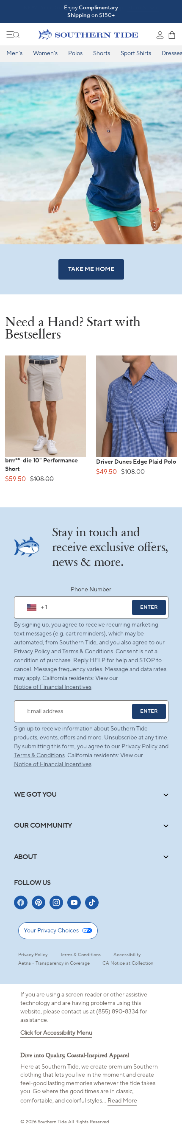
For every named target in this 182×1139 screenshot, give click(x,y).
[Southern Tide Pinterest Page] (38, 903)
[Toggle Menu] (13, 35)
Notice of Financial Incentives (52, 764)
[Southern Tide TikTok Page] (92, 903)
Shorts (101, 53)
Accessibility (127, 955)
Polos (75, 53)
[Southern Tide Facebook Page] (21, 903)
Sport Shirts (136, 53)
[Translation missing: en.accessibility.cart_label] (172, 35)
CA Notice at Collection (127, 963)
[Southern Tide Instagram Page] (56, 903)
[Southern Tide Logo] (88, 34)
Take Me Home (91, 269)
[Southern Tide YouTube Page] (74, 903)
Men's (14, 53)
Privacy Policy (32, 651)
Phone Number (91, 589)
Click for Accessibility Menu (56, 1033)
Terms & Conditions (87, 651)
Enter (148, 607)
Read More (122, 1101)
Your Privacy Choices (51, 931)
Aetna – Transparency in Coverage (54, 963)
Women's (45, 53)
